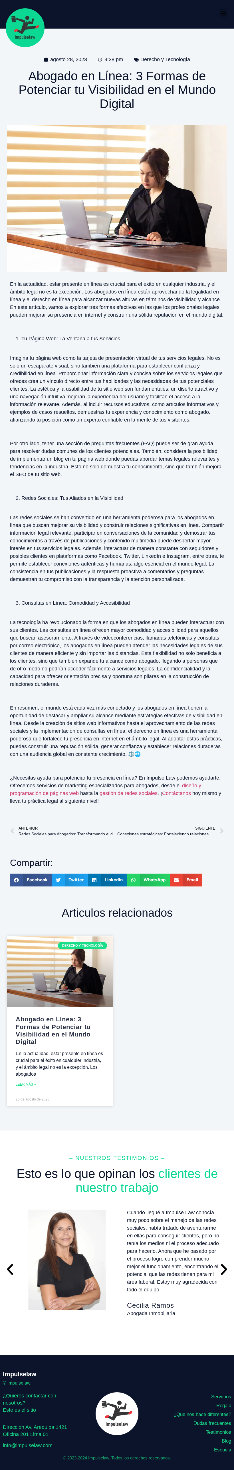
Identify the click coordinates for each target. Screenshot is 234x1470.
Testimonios (218, 1432)
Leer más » (26, 1084)
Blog (226, 1441)
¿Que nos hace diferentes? (202, 1414)
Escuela (222, 1450)
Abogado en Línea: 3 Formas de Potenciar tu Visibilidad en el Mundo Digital (53, 1030)
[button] (223, 13)
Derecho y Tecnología (165, 59)
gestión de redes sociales (129, 793)
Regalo (223, 1405)
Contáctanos (176, 793)
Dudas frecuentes (212, 1423)
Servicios (221, 1396)
